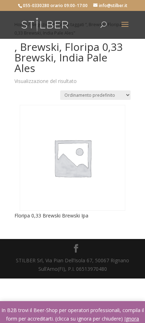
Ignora (131, 318)
